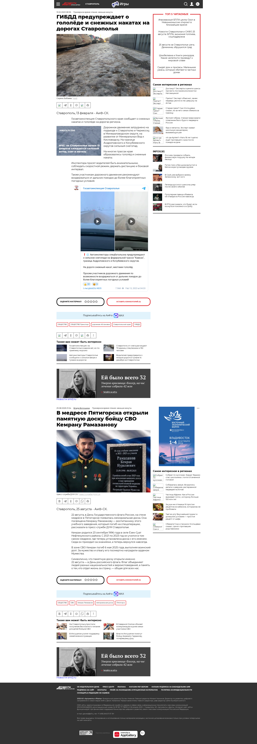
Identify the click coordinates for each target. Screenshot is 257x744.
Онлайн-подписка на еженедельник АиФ (171, 687)
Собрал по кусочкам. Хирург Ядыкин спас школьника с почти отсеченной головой (183, 477)
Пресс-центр (108, 687)
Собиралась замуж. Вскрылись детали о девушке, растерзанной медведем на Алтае (181, 487)
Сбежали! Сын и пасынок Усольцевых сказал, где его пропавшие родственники (183, 526)
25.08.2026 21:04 (64, 408)
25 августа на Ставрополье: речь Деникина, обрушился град (177, 46)
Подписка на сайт (85, 690)
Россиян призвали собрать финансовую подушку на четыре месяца (180, 157)
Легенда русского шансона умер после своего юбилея (180, 186)
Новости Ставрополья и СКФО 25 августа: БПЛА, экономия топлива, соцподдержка (176, 34)
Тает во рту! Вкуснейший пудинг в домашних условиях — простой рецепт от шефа (181, 516)
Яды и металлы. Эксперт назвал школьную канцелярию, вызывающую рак (180, 130)
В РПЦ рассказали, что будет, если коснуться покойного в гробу (181, 205)
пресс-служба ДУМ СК (89, 494)
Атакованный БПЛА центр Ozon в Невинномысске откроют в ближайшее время (176, 22)
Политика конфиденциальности (176, 690)
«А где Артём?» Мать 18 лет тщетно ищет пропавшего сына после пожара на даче (182, 139)
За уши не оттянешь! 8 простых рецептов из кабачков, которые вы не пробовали (183, 506)
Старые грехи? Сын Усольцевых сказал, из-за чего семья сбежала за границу (182, 110)
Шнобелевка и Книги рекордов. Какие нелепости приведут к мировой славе (176, 58)
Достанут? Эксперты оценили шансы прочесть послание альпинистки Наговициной (183, 90)
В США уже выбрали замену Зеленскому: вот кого (178, 176)
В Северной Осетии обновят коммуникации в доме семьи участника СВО (129, 626)
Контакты (101, 690)
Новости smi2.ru (66, 399)
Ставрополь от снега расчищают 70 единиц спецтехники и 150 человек (131, 348)
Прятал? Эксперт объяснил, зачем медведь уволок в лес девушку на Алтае (181, 100)
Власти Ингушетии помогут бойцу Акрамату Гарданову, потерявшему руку (129, 636)
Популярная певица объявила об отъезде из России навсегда (179, 195)
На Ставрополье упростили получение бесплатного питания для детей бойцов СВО (84, 626)
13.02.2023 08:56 (64, 12)
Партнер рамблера (103, 733)
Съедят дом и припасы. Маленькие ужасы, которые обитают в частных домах (177, 70)
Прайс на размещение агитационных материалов (134, 690)
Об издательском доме (88, 687)
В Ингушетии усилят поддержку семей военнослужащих (84, 635)
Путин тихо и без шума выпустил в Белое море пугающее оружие (181, 166)
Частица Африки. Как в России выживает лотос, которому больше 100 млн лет (182, 496)
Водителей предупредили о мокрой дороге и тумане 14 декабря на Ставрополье (129, 357)
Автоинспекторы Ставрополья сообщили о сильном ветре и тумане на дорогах (83, 357)
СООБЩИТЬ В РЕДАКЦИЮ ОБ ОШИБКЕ (93, 693)
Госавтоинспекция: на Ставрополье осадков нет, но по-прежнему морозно (84, 348)
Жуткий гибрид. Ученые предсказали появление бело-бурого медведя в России (183, 120)
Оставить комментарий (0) (128, 302)
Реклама (121, 687)
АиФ (75, 98)
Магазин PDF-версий (138, 687)
